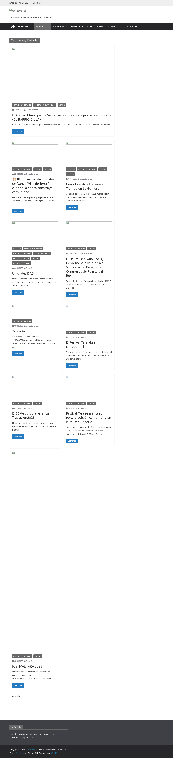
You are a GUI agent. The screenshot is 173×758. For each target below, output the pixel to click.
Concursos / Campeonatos (44, 105)
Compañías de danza (42, 253)
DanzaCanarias (32, 110)
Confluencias (130, 26)
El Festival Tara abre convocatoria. (80, 344)
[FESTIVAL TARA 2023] (35, 552)
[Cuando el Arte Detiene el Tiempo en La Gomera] (89, 154)
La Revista (23, 26)
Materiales (58, 26)
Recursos (40, 26)
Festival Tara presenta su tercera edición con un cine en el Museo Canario (88, 417)
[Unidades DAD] (35, 234)
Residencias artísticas (21, 263)
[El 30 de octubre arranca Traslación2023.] (35, 388)
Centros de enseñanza (33, 249)
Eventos (37, 169)
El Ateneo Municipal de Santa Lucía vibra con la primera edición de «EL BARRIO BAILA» (61, 117)
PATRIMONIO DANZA (106, 26)
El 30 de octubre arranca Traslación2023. (30, 415)
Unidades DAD (23, 273)
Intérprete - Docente (21, 258)
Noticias (62, 105)
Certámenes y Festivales (22, 105)
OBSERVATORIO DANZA (81, 26)
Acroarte (18, 331)
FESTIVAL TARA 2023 (27, 666)
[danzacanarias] (12, 26)
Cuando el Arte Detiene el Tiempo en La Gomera (85, 186)
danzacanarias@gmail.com (21, 737)
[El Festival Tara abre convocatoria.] (89, 317)
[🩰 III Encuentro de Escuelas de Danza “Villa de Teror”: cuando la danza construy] (35, 154)
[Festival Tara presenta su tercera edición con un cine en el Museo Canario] (89, 388)
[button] (29, 26)
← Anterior (15, 696)
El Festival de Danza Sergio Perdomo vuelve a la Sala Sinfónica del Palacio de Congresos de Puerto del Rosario (86, 267)
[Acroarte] (35, 312)
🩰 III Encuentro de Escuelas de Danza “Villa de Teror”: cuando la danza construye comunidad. (33, 185)
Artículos (71, 169)
